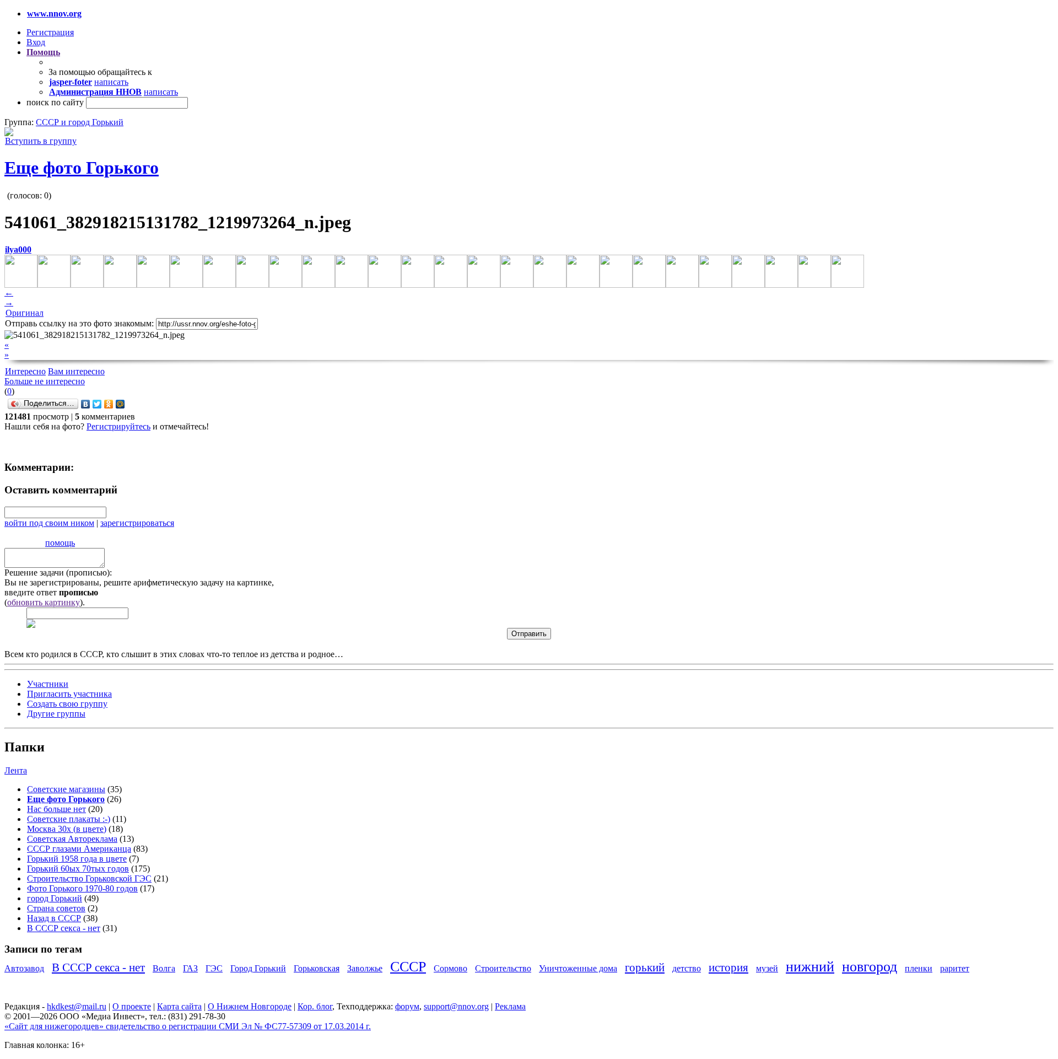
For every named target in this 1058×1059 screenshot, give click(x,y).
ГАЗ (190, 968)
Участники (47, 684)
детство (686, 968)
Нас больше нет (56, 809)
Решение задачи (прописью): (58, 572)
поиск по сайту (55, 102)
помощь (60, 542)
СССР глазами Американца (79, 848)
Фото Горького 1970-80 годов (82, 888)
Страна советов (56, 908)
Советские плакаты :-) (68, 819)
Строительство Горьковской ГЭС (89, 878)
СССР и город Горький (79, 122)
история (728, 967)
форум (407, 1006)
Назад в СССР (54, 918)
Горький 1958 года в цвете (77, 858)
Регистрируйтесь (118, 426)
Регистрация (50, 32)
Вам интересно (76, 371)
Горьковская (316, 968)
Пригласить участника (69, 693)
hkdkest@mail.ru (76, 1006)
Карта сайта (179, 1006)
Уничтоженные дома (578, 968)
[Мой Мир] (120, 404)
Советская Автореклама (72, 838)
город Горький (54, 898)
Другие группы (56, 713)
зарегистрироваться (137, 523)
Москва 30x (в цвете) (66, 829)
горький (645, 967)
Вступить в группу (41, 141)
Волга (164, 968)
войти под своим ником (49, 523)
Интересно (25, 371)
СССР (408, 967)
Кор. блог (315, 1006)
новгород (869, 967)
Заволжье (364, 968)
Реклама (510, 1006)
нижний (810, 967)
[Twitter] (97, 404)
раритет (954, 968)
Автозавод (24, 968)
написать (111, 82)
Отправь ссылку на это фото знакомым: (79, 323)
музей (767, 968)
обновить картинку (43, 602)
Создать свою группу (67, 703)
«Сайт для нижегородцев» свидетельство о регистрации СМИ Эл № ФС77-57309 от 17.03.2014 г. (187, 1026)
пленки (918, 968)
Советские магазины (66, 789)
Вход (35, 42)
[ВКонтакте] (85, 404)
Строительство (503, 968)
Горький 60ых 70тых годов (78, 868)
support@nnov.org (456, 1006)
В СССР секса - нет (63, 928)
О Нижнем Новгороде (250, 1006)
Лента (15, 770)
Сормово (450, 968)
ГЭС (214, 968)
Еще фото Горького (81, 168)
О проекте (131, 1006)
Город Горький (258, 968)
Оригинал (25, 313)
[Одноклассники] (109, 404)
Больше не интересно (44, 381)
